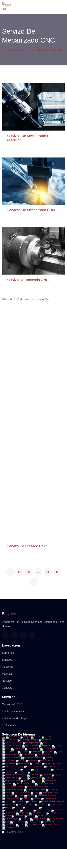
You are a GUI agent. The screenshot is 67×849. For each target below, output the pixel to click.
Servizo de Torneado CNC (28, 280)
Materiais (7, 673)
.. (38, 572)
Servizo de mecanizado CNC (46, 50)
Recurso (7, 680)
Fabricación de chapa (14, 718)
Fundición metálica (13, 711)
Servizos (7, 659)
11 (57, 572)
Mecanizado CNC (12, 704)
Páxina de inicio (13, 50)
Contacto (7, 687)
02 (28, 572)
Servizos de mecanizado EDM (31, 210)
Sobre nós (8, 652)
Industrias (7, 666)
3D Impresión (9, 725)
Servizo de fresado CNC (27, 546)
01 (19, 572)
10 (47, 572)
